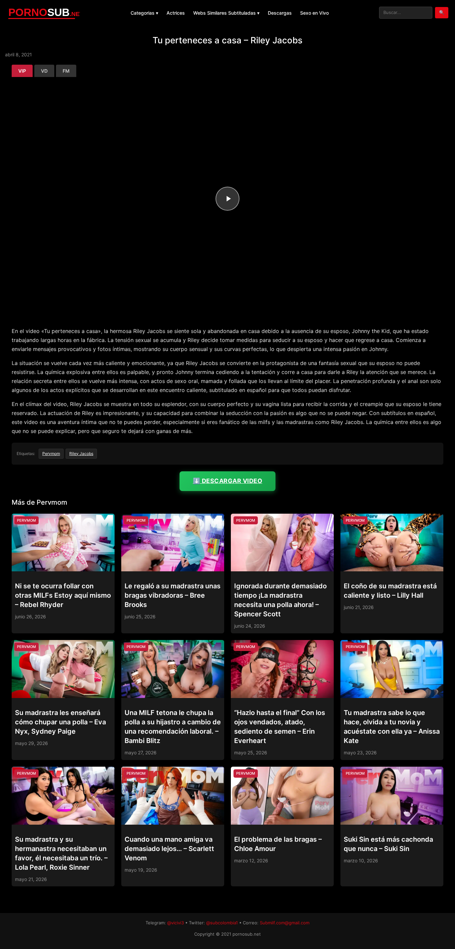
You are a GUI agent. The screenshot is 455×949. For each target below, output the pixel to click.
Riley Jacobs (81, 453)
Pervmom (51, 453)
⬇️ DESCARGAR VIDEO (227, 480)
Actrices (176, 13)
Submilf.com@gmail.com (284, 922)
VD (44, 71)
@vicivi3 (175, 922)
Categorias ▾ (144, 13)
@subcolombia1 (222, 922)
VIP (22, 71)
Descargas (280, 13)
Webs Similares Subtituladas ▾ (226, 13)
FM (66, 71)
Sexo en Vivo (314, 13)
